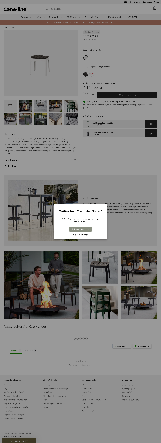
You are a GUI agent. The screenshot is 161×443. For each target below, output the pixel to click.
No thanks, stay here (80, 235)
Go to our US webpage (80, 229)
